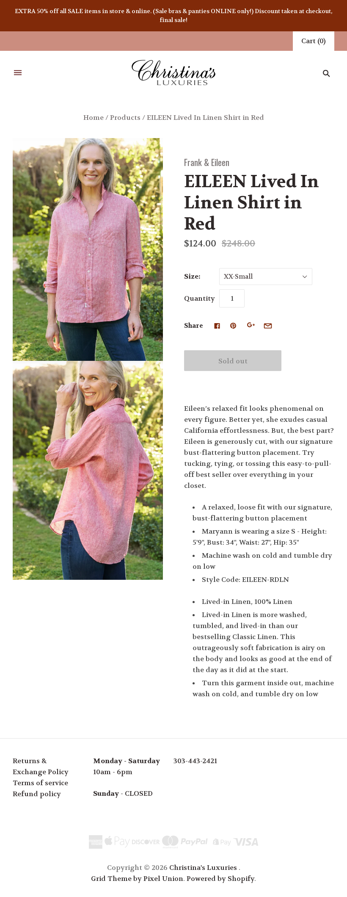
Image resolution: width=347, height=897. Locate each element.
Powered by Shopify (220, 878)
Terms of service (40, 782)
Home (93, 117)
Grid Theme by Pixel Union (137, 878)
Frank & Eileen (206, 162)
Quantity (199, 298)
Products (125, 117)
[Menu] (18, 73)
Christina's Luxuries (203, 867)
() (313, 40)
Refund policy (37, 793)
